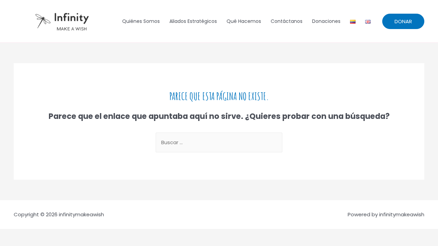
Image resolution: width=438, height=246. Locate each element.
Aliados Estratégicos (193, 21)
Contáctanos (286, 21)
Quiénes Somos (141, 21)
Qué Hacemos (244, 21)
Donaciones (326, 21)
